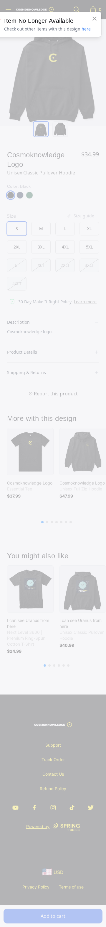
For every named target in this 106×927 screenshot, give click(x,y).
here (86, 29)
